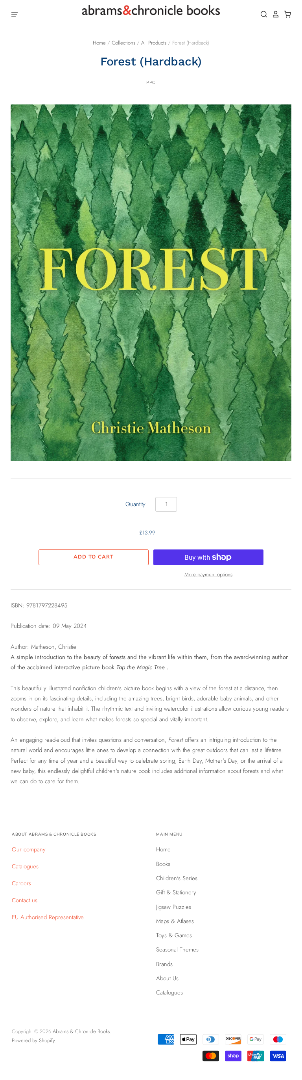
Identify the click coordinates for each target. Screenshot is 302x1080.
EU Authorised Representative (48, 917)
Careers (21, 883)
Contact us (24, 900)
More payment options (208, 574)
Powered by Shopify (33, 1040)
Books (163, 864)
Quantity (135, 504)
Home (99, 43)
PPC (151, 82)
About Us (167, 978)
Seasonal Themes (177, 949)
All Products (153, 43)
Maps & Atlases (175, 921)
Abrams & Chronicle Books (81, 1031)
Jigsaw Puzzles (173, 907)
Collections (123, 43)
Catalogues (25, 866)
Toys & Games (174, 935)
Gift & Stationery (176, 892)
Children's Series (176, 878)
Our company (29, 849)
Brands (164, 964)
